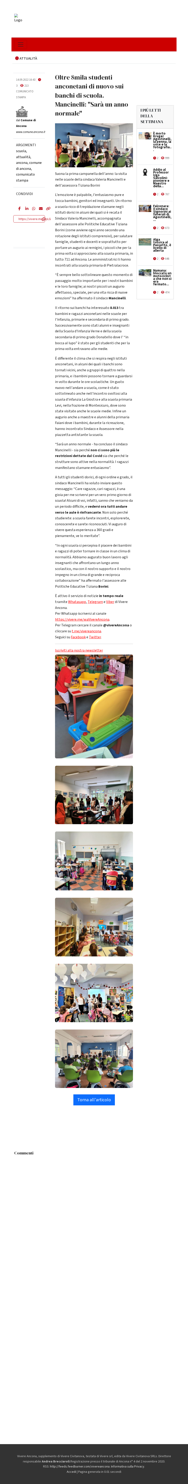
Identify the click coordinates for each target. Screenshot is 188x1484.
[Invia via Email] (39, 209)
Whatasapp (77, 601)
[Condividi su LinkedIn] (25, 209)
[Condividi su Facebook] (18, 209)
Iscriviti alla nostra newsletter (79, 650)
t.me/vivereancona (86, 631)
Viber (110, 601)
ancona (22, 162)
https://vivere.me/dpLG (35, 219)
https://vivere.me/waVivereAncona (82, 619)
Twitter (95, 637)
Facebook (78, 637)
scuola (21, 151)
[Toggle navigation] (20, 44)
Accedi (71, 1472)
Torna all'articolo (94, 1100)
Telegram (95, 601)
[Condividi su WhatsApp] (32, 209)
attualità (23, 157)
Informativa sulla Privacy (127, 1466)
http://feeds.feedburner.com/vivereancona (80, 1466)
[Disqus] (94, 1215)
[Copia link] (46, 209)
